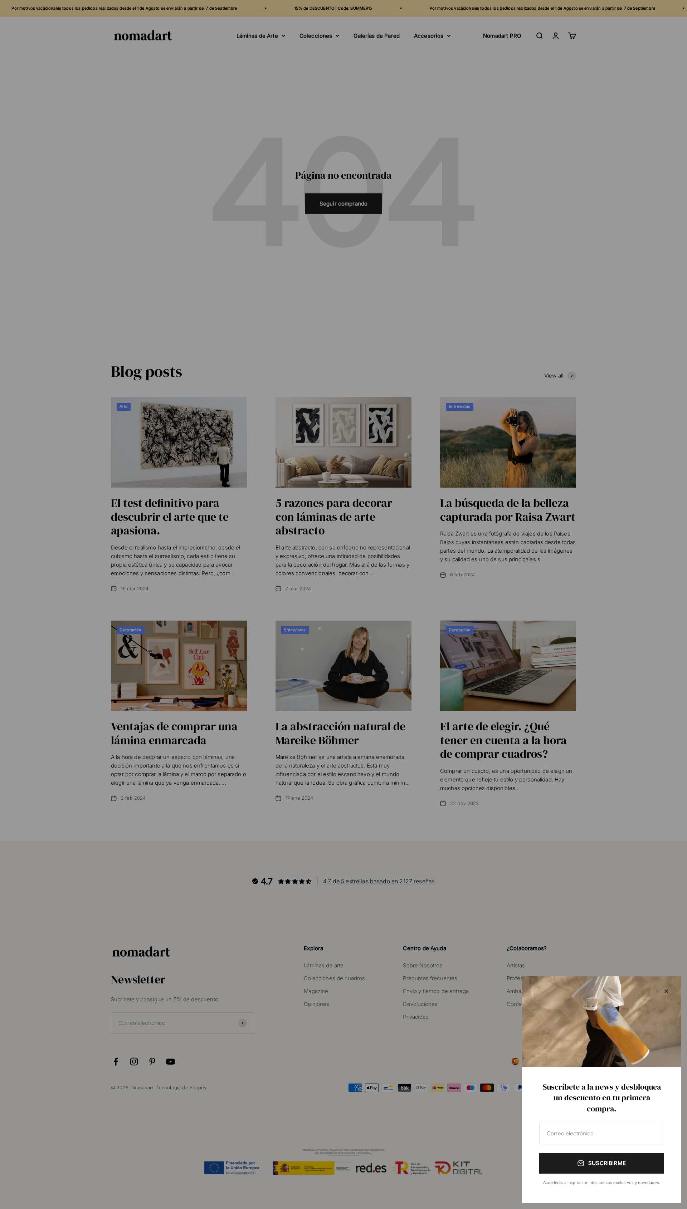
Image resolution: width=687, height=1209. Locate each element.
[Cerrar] (666, 991)
